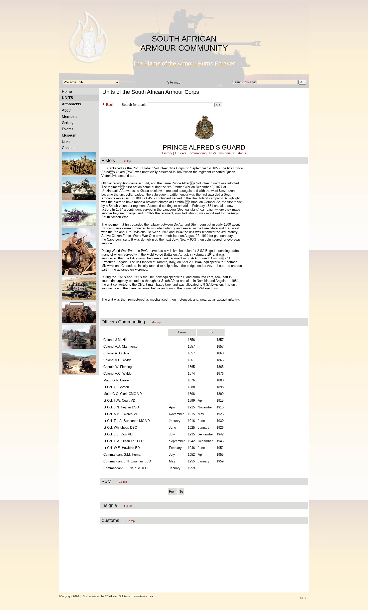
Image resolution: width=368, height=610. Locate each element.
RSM (213, 153)
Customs (239, 153)
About (65, 110)
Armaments (70, 104)
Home (66, 91)
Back (109, 105)
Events (66, 129)
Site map (173, 82)
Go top (127, 161)
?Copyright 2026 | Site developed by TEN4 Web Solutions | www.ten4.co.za (106, 596)
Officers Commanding (191, 153)
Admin (303, 598)
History (167, 153)
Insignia (225, 153)
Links (65, 141)
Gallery (67, 123)
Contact (67, 148)
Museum (68, 135)
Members (69, 116)
